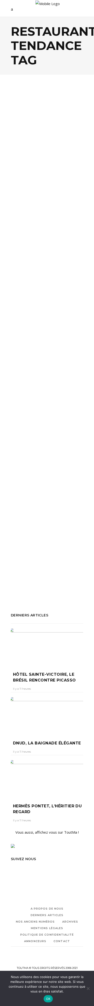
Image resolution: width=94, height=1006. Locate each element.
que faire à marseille (63, 572)
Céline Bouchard (26, 337)
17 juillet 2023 (51, 337)
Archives (70, 921)
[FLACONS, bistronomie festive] (47, 285)
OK (48, 999)
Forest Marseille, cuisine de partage (39, 493)
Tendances (37, 139)
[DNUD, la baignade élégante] (47, 715)
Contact (62, 941)
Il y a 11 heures (22, 688)
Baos (15, 216)
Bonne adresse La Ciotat (60, 385)
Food (21, 139)
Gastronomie (39, 309)
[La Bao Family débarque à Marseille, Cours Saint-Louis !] (47, 115)
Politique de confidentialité (47, 934)
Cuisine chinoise (41, 223)
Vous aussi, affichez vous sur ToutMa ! (47, 832)
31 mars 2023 (41, 505)
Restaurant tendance (28, 242)
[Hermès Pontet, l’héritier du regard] (47, 778)
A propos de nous (47, 908)
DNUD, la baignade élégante (47, 743)
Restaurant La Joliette (29, 579)
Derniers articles (47, 915)
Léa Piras (21, 505)
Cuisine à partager (26, 391)
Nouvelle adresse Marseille (50, 229)
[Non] (88, 988)
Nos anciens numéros (35, 921)
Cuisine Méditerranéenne (46, 559)
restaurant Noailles (59, 236)
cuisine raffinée (55, 391)
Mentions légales (47, 928)
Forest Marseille (24, 566)
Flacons (76, 391)
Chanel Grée (23, 174)
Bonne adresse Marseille (41, 216)
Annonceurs (35, 941)
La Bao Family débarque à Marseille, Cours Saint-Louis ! (45, 159)
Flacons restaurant (26, 398)
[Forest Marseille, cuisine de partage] (47, 453)
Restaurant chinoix (26, 236)
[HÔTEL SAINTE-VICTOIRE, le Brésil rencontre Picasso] (47, 646)
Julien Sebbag (51, 566)
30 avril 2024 (46, 174)
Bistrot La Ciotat (24, 385)
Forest (75, 559)
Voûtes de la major (44, 585)
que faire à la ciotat (43, 404)
